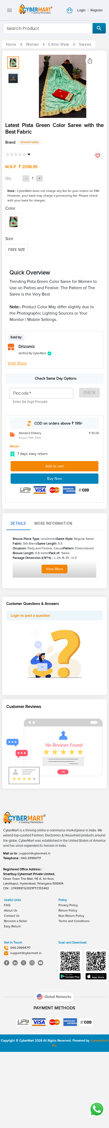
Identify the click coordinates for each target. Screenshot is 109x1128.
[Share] (89, 60)
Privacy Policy (68, 905)
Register (96, 10)
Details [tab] (18, 523)
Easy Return (12, 926)
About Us (10, 911)
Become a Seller (15, 921)
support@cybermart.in (35, 853)
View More (54, 569)
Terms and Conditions (74, 921)
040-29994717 (31, 858)
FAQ (7, 905)
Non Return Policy (71, 916)
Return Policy (67, 911)
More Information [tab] (53, 523)
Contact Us (12, 916)
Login (81, 10)
